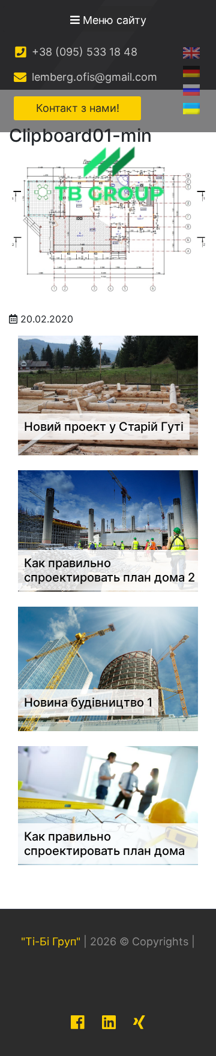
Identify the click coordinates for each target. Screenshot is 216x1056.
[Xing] (139, 1022)
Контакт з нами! (77, 108)
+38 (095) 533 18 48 (83, 51)
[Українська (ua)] (191, 108)
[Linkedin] (109, 1022)
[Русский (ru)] (191, 89)
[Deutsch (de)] (191, 71)
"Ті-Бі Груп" (50, 941)
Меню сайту (113, 20)
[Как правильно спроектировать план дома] (108, 805)
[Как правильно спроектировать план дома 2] (108, 530)
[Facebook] (78, 1022)
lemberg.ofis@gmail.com (93, 77)
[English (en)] (191, 52)
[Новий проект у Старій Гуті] (108, 394)
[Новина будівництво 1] (108, 668)
